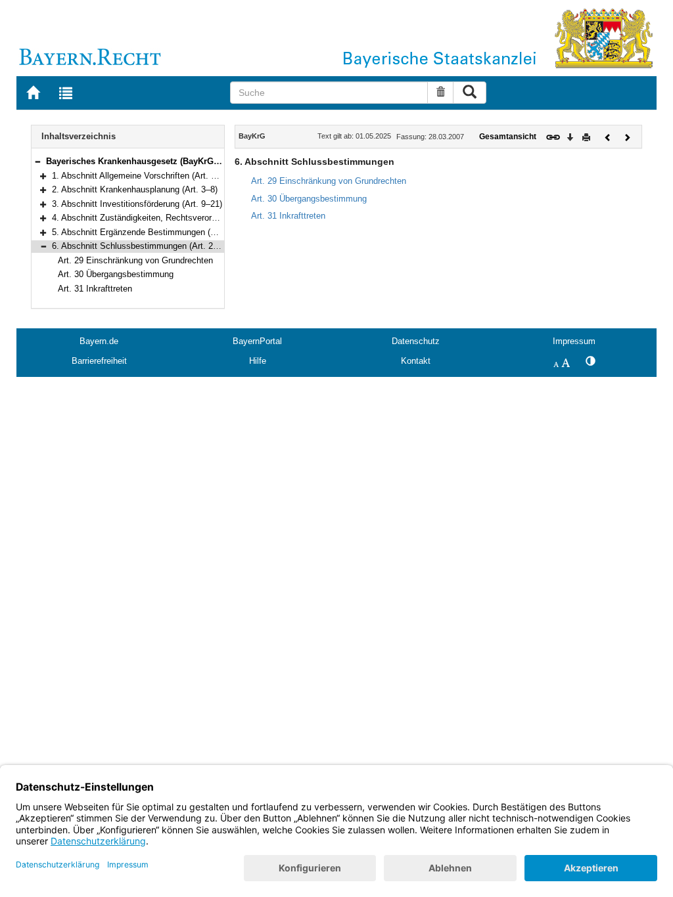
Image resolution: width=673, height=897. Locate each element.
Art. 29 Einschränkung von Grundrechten (135, 260)
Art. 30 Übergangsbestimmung (116, 274)
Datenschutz (416, 341)
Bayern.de (99, 341)
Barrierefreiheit (99, 361)
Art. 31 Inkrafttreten (95, 289)
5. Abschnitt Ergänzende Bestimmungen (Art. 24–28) (152, 232)
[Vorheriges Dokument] (608, 136)
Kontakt (415, 361)
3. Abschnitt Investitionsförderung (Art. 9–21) (137, 204)
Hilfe (257, 361)
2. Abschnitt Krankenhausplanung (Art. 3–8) (135, 189)
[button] (37, 161)
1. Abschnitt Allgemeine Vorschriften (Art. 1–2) (139, 176)
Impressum (574, 341)
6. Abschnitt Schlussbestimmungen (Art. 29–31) (143, 246)
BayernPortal (257, 341)
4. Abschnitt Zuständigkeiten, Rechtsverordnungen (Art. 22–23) (171, 218)
